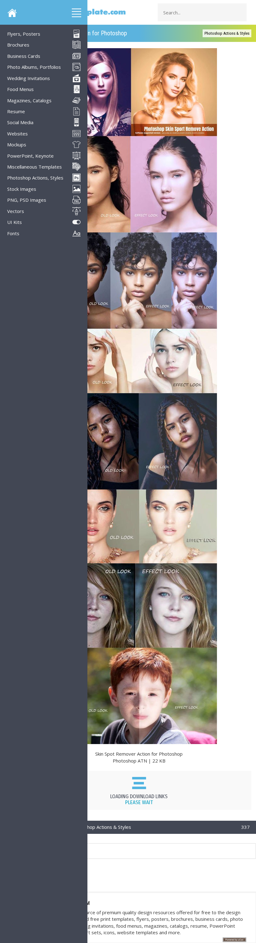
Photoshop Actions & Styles (226, 33)
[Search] (240, 12)
